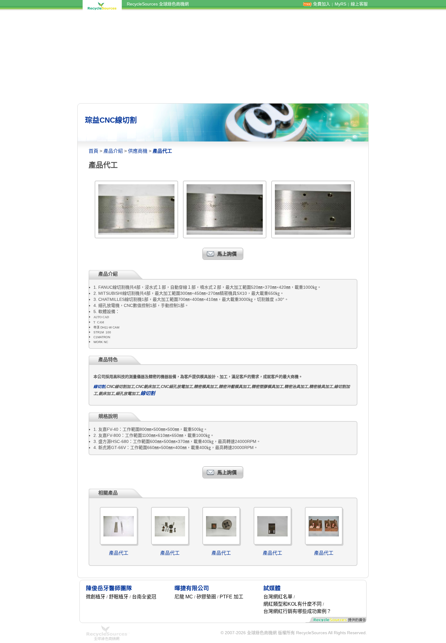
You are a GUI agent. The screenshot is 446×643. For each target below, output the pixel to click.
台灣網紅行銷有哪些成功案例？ (297, 611)
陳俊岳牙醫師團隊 (109, 588)
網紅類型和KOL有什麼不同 (292, 604)
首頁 (93, 151)
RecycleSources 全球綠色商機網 (158, 4)
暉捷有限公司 (191, 588)
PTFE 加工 (231, 596)
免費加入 (321, 4)
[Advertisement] (223, 57)
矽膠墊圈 (206, 596)
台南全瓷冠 (144, 596)
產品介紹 (113, 151)
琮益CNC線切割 (111, 120)
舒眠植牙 (118, 596)
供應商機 (137, 151)
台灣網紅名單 (277, 596)
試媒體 (272, 588)
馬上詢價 (227, 254)
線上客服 (359, 4)
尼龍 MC (183, 596)
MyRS (340, 4)
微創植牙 (95, 596)
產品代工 (118, 553)
